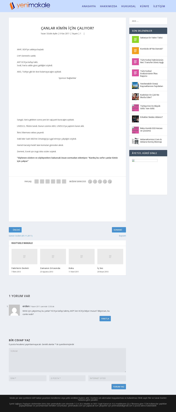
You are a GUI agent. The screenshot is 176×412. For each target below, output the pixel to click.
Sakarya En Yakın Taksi (151, 37)
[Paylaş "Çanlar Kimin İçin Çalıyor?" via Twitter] (42, 181)
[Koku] (82, 256)
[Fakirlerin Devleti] (24, 256)
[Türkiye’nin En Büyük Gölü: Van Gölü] (135, 107)
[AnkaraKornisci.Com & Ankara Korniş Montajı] (135, 141)
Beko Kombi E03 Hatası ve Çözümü (151, 129)
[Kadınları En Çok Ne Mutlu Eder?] (135, 96)
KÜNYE (144, 6)
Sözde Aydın (52, 33)
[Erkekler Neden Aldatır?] (135, 118)
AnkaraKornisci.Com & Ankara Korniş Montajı (151, 140)
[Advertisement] (67, 97)
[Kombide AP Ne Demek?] (135, 50)
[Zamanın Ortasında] (53, 256)
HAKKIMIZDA (108, 6)
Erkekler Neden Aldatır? (151, 117)
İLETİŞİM (159, 6)
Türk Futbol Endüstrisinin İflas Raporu (148, 73)
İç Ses (100, 268)
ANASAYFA (89, 6)
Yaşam (75, 33)
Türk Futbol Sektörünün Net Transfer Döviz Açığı (152, 61)
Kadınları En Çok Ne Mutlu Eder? (149, 96)
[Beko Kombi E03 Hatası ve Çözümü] (135, 130)
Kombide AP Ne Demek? (151, 48)
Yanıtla (105, 318)
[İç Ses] (110, 256)
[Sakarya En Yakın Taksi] (135, 39)
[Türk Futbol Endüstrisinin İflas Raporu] (135, 72)
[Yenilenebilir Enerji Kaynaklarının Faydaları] (135, 85)
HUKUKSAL (128, 6)
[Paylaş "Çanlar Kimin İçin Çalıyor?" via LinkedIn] (64, 181)
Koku (71, 268)
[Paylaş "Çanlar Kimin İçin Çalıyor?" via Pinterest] (58, 181)
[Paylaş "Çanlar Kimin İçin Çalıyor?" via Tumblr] (53, 181)
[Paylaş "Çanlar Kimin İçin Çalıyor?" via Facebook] (36, 181)
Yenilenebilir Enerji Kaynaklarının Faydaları (151, 84)
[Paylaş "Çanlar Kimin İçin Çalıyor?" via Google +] (47, 181)
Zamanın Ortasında (50, 268)
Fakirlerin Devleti (20, 268)
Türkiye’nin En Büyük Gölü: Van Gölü (150, 107)
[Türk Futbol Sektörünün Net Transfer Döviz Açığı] (135, 61)
